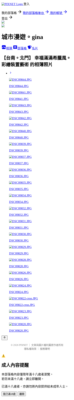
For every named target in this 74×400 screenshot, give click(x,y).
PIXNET (23, 345)
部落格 (22, 48)
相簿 (9, 48)
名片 (35, 48)
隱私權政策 (30, 348)
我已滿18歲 (9, 394)
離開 (21, 394)
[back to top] (5, 337)
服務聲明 (45, 348)
